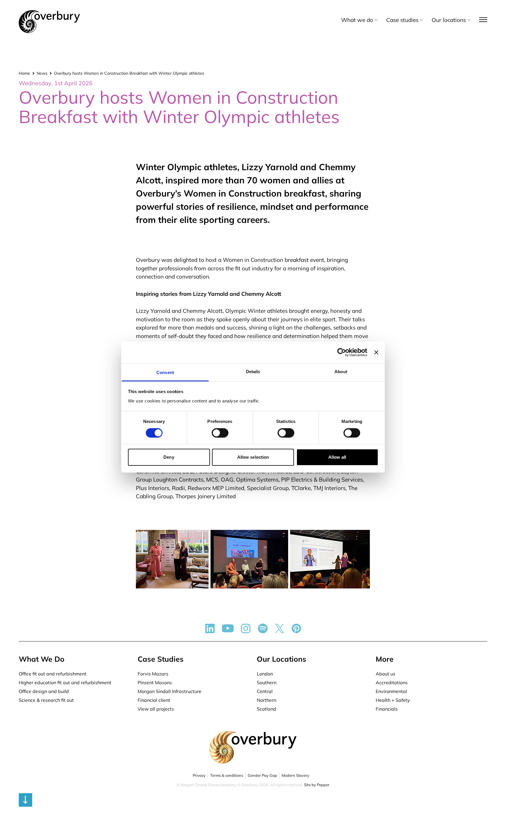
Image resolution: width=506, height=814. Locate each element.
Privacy (199, 775)
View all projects (156, 709)
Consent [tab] (165, 372)
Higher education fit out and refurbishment (65, 682)
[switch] (220, 433)
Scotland (266, 709)
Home (24, 73)
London (265, 674)
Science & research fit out (46, 700)
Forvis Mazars (153, 674)
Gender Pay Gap (262, 775)
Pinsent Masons (155, 682)
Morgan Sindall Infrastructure (169, 691)
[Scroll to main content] (253, 800)
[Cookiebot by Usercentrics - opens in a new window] (341, 352)
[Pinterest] (296, 628)
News (42, 73)
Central (265, 691)
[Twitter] (279, 628)
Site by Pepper (316, 784)
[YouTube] (228, 628)
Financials (387, 709)
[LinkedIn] (210, 628)
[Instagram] (246, 628)
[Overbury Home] (49, 11)
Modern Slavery (295, 775)
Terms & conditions (226, 775)
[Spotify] (263, 628)
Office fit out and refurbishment (52, 674)
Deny (168, 457)
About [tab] (340, 371)
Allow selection (253, 457)
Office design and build (44, 691)
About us (385, 674)
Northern (266, 700)
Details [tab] (253, 371)
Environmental (391, 691)
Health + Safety (393, 700)
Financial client (154, 700)
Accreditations (392, 682)
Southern (266, 682)
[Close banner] (376, 352)
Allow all (337, 457)
